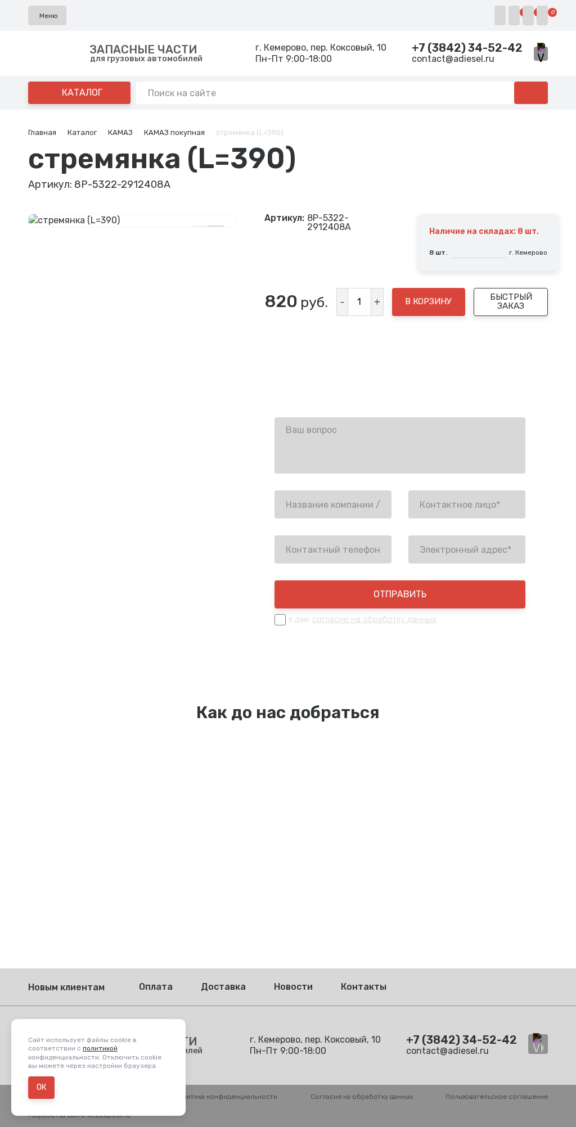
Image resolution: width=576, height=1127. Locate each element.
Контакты (363, 986)
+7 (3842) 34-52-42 (467, 47)
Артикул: (284, 218)
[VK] (541, 54)
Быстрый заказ (511, 301)
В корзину (428, 301)
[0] (514, 15)
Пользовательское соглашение (497, 1097)
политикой (100, 1048)
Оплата (156, 986)
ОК (41, 1087)
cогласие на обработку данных (374, 619)
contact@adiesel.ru (453, 58)
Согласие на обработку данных (361, 1097)
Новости (293, 986)
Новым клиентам (66, 987)
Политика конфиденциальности (225, 1097)
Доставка (223, 986)
